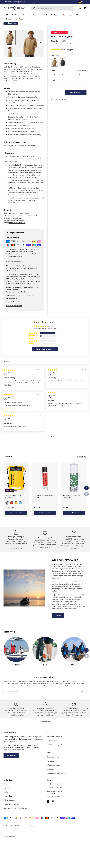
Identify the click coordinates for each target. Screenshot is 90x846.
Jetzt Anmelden (11, 755)
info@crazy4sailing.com (55, 784)
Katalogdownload (53, 757)
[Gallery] (24, 43)
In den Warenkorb (75, 92)
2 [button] (42, 437)
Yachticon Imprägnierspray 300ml (44, 496)
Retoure (6, 784)
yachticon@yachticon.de (16, 223)
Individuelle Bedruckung (55, 737)
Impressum (7, 788)
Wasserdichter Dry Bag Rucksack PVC (14, 496)
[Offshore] (73, 649)
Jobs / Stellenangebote (55, 745)
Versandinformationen (11, 804)
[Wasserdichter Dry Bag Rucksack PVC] (16, 477)
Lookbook (50, 769)
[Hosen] (45, 649)
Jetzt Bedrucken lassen (12, 15)
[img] (8, 370)
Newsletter (51, 761)
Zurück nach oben (45, 721)
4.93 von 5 (50, 326)
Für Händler (8, 19)
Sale (64, 15)
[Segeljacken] (16, 649)
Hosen (45, 665)
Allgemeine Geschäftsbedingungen (16, 808)
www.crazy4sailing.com (19, 220)
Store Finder (19, 19)
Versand (60, 44)
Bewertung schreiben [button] (45, 349)
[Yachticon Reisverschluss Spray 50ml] (74, 477)
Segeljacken (16, 665)
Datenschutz (8, 796)
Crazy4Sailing (11, 836)
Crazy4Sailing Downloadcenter (57, 773)
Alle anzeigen (81, 457)
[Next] (41, 43)
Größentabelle (82, 70)
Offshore (74, 665)
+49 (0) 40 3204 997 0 (54, 788)
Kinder (45, 15)
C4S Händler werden (54, 753)
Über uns (58, 615)
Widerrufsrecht (9, 800)
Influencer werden (53, 765)
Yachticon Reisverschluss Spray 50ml (72, 496)
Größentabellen (52, 741)
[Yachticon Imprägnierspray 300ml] (45, 477)
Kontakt (6, 792)
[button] (81, 2)
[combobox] (52, 8)
